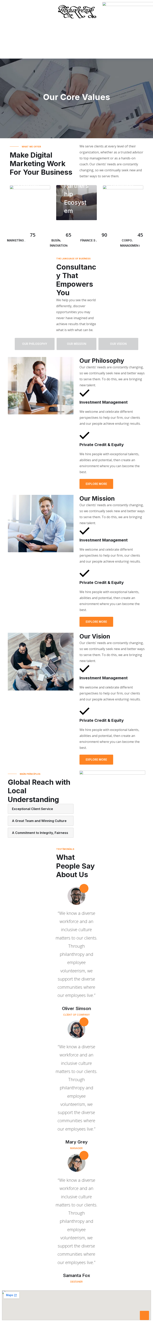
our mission (76, 343)
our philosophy (34, 343)
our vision (118, 343)
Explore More (96, 483)
